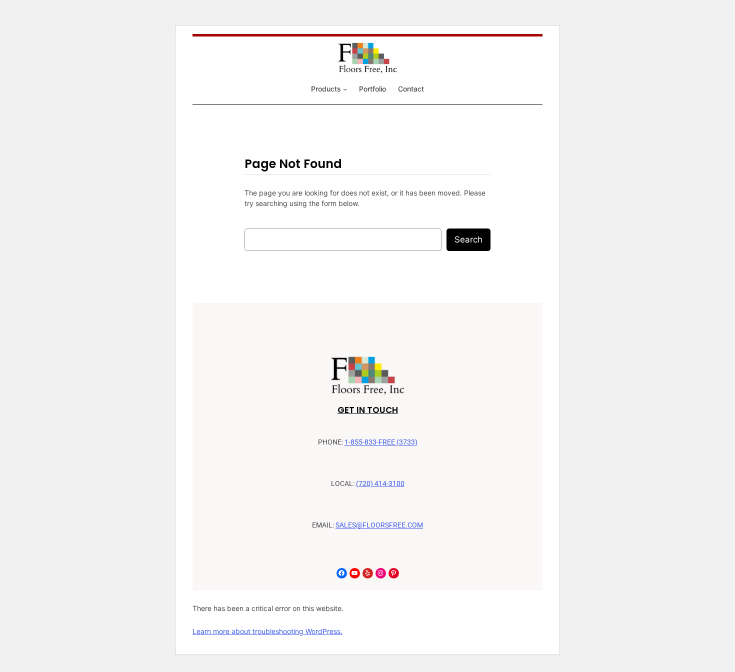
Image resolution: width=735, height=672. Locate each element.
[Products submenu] (345, 89)
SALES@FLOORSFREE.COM (379, 525)
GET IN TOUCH (368, 410)
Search (468, 239)
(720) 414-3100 (380, 484)
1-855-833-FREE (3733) (381, 442)
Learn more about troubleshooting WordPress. (267, 631)
